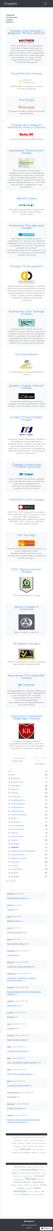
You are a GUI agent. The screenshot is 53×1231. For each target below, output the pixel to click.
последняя (39, 764)
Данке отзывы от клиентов (26, 608)
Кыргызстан (33, 1146)
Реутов (36, 1185)
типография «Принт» (16, 944)
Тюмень (36, 1191)
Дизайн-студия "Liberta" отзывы (26, 387)
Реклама (15, 844)
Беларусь (17, 1137)
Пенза (13, 1185)
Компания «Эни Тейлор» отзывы (26, 312)
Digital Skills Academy (17, 898)
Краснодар (39, 1176)
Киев (44, 1173)
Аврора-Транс (13, 921)
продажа (15, 876)
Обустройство (17, 811)
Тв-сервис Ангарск (26, 643)
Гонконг (26, 1140)
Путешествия (17, 829)
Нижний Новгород (21, 1182)
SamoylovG (11, 894)
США (34, 1150)
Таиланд (40, 1150)
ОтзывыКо (10, 3)
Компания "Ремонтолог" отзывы (26, 151)
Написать (47, 1228)
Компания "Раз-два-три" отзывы (26, 226)
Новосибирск (38, 1182)
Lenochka (10, 1035)
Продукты (15, 822)
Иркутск (42, 1170)
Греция (34, 1140)
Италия (43, 1143)
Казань (14, 1173)
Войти (29, 1228)
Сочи (30, 1191)
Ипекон (10, 1017)
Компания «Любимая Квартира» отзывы (26, 717)
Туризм (14, 865)
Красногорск (27, 1176)
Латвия (42, 1146)
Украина (26, 1152)
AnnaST (10, 1012)
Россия (25, 1149)
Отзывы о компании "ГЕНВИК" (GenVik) (26, 465)
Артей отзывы (26, 198)
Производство (17, 825)
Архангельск (20, 1167)
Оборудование (18, 804)
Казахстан (17, 1146)
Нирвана (11, 1028)
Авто (13, 775)
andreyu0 (10, 987)
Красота (15, 789)
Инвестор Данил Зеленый (19, 966)
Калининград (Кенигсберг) (30, 1173)
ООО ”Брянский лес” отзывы (26, 570)
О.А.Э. (16, 1150)
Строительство (18, 854)
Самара (29, 1188)
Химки (16, 1194)
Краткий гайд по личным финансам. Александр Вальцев (23, 1121)
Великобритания (29, 1137)
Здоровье (15, 785)
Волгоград (38, 1167)
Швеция (34, 1153)
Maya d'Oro (12, 1005)
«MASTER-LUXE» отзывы (26, 500)
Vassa (9, 1047)
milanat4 (10, 1001)
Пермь (20, 1185)
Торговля (15, 862)
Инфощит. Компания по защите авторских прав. (21, 979)
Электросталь (37, 1194)
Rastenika (11, 1097)
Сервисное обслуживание (23, 851)
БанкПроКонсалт (15, 932)
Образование (17, 807)
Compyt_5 (10, 962)
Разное (14, 840)
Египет (14, 1143)
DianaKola (10, 1104)
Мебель (14, 793)
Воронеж (16, 1170)
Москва (30, 1179)
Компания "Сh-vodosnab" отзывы (26, 676)
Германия (18, 1140)
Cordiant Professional (16, 1051)
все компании (11, 881)
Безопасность (17, 782)
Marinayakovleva (13, 1092)
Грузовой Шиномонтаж (18, 1085)
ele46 (9, 1024)
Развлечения (17, 836)
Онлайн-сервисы (18, 814)
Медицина (16, 796)
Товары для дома (19, 858)
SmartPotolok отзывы (26, 73)
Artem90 (10, 1115)
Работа (14, 833)
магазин (14, 873)
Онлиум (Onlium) (15, 1108)
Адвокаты (15, 778)
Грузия (41, 1140)
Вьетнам (41, 1137)
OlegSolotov (11, 951)
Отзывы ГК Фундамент (26, 266)
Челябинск (26, 1194)
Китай (24, 1146)
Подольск (28, 1185)
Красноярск (19, 1179)
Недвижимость (18, 800)
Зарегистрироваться (29, 1225)
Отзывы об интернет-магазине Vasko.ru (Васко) (26, 126)
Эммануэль (12, 955)
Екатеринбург (29, 1169)
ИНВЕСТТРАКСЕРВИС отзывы (26, 418)
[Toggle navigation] (45, 3)
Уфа (43, 1191)
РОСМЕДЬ (26, 100)
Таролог (11, 909)
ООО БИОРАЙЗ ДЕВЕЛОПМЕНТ (22, 1062)
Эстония (42, 1153)
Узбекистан (16, 1153)
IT (12, 771)
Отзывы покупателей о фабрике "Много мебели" (26, 32)
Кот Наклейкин (26, 354)
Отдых (14, 818)
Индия (28, 1143)
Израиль (21, 1143)
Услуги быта (16, 869)
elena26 (9, 905)
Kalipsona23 (11, 973)
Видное (30, 1167)
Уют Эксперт (26, 535)
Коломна (17, 1176)
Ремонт (15, 847)
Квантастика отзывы (16, 1040)
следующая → (17, 762)
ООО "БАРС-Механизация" (19, 1074)
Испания (35, 1143)
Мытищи (40, 1179)
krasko (9, 916)
